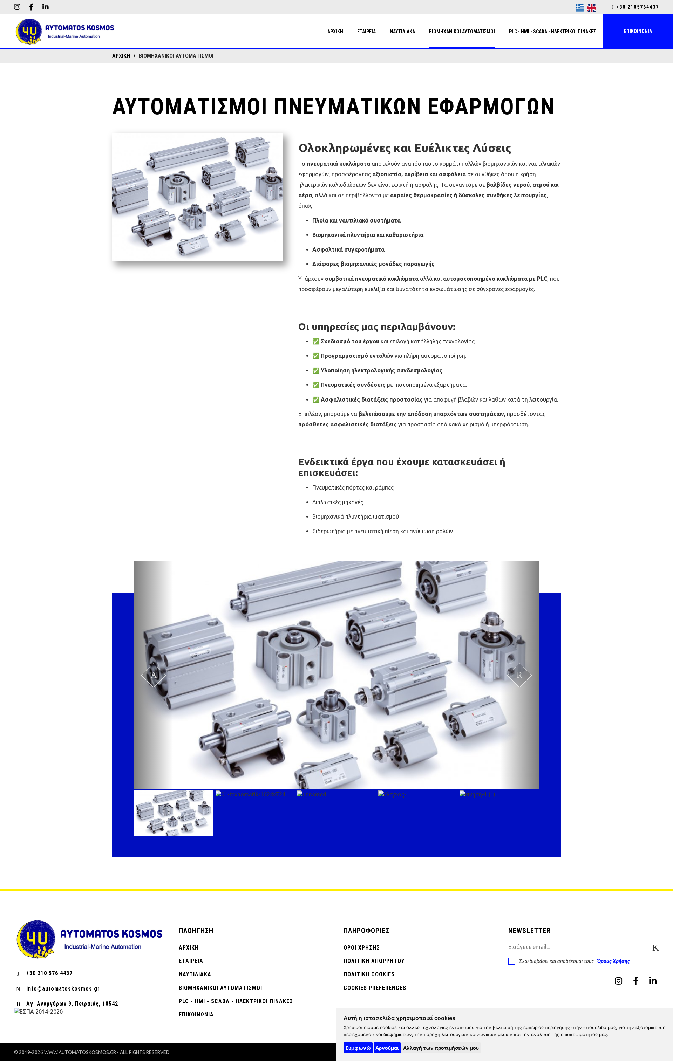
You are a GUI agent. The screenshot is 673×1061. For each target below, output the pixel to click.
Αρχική (189, 947)
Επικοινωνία (196, 1014)
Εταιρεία (191, 961)
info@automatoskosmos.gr (63, 988)
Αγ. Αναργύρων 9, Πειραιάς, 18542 (72, 1003)
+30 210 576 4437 (49, 973)
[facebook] (31, 7)
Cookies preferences (375, 988)
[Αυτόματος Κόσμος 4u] (65, 32)
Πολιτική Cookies (369, 974)
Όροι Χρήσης (362, 947)
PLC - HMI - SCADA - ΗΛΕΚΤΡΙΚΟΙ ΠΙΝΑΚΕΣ (236, 1001)
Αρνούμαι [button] (387, 1048)
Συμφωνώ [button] (358, 1048)
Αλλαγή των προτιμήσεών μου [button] (441, 1048)
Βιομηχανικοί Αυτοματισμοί (220, 988)
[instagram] (17, 7)
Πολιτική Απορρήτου (374, 961)
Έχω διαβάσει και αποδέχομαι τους (574, 961)
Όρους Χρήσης (613, 961)
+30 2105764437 (636, 7)
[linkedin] (45, 7)
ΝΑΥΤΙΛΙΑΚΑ (195, 974)
